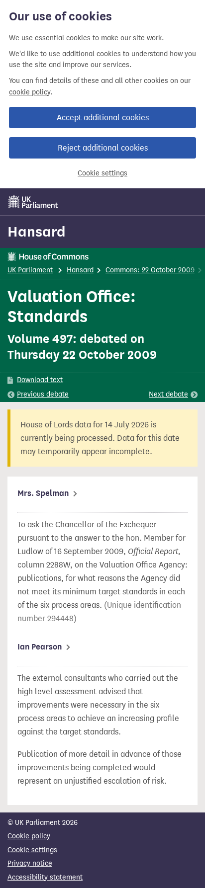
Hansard (36, 232)
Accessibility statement (45, 877)
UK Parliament (30, 270)
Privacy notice (29, 863)
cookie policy (29, 92)
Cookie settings (102, 173)
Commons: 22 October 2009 (150, 270)
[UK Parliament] (33, 202)
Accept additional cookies (103, 117)
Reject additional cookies (103, 148)
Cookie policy (28, 836)
